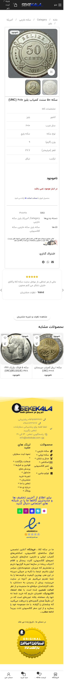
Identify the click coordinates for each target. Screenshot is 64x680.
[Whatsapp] (19, 511)
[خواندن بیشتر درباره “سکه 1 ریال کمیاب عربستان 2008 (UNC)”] (37, 343)
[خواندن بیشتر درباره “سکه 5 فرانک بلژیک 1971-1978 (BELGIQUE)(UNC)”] (5, 343)
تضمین (46, 589)
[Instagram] (26, 511)
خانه (54, 19)
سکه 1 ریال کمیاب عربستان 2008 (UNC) (48, 369)
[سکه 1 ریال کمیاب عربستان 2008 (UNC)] (48, 349)
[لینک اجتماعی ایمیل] (52, 262)
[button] (54, 53)
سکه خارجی (25, 19)
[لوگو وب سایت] (32, 4)
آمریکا (10, 19)
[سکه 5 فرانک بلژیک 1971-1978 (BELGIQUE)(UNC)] (16, 349)
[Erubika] (44, 511)
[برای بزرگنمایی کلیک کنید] (51, 72)
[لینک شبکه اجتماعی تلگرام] (43, 262)
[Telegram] (32, 511)
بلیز (50, 23)
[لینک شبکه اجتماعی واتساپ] (48, 262)
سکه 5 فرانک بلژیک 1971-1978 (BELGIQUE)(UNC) (16, 369)
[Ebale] (38, 511)
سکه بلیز (35, 227)
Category (41, 19)
